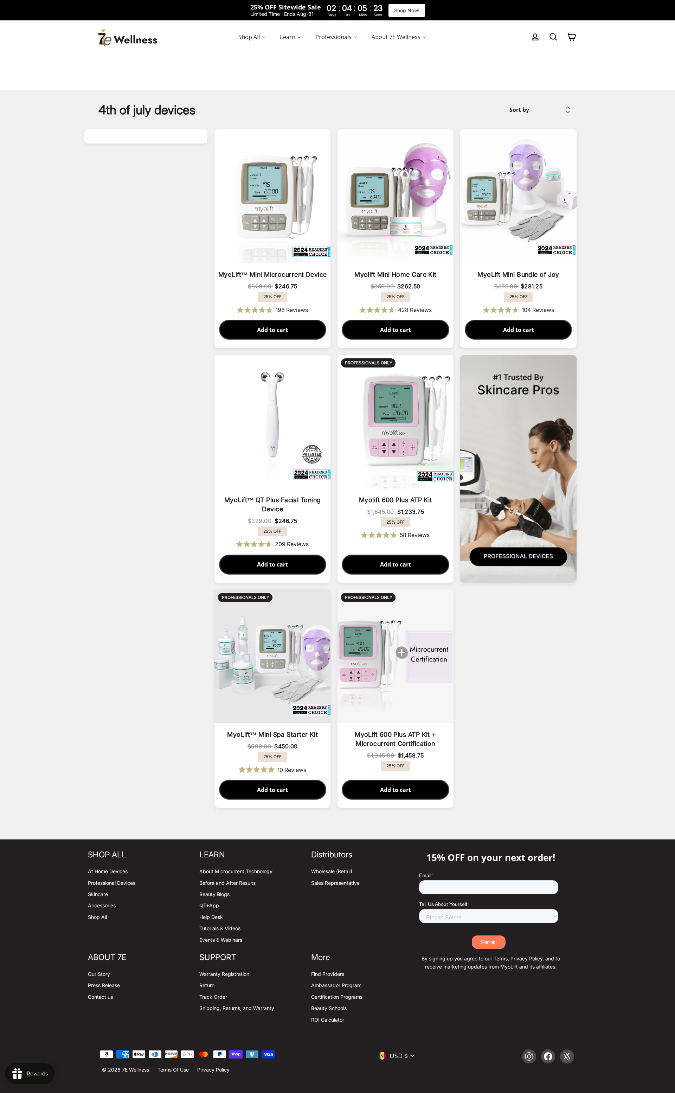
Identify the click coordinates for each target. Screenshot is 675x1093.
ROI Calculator (327, 1020)
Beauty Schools (329, 1008)
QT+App (209, 905)
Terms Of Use (173, 1070)
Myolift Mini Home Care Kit (395, 274)
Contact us (100, 997)
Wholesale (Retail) (331, 871)
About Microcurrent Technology (235, 871)
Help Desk (211, 917)
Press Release (104, 985)
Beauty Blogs (214, 894)
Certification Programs (336, 997)
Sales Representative (335, 883)
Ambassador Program (336, 985)
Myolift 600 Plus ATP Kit (395, 500)
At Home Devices (108, 871)
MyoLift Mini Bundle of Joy (518, 274)
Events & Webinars (220, 940)
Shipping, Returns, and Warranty (236, 1008)
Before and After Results (227, 883)
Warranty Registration (224, 974)
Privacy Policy (213, 1070)
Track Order (213, 997)
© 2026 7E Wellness (125, 1070)
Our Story (99, 974)
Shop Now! (406, 10)
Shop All (97, 917)
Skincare (98, 894)
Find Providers (327, 974)
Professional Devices (111, 883)
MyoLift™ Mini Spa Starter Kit (272, 734)
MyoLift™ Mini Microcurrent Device (272, 274)
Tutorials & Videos (219, 928)
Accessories (102, 905)
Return (206, 985)
